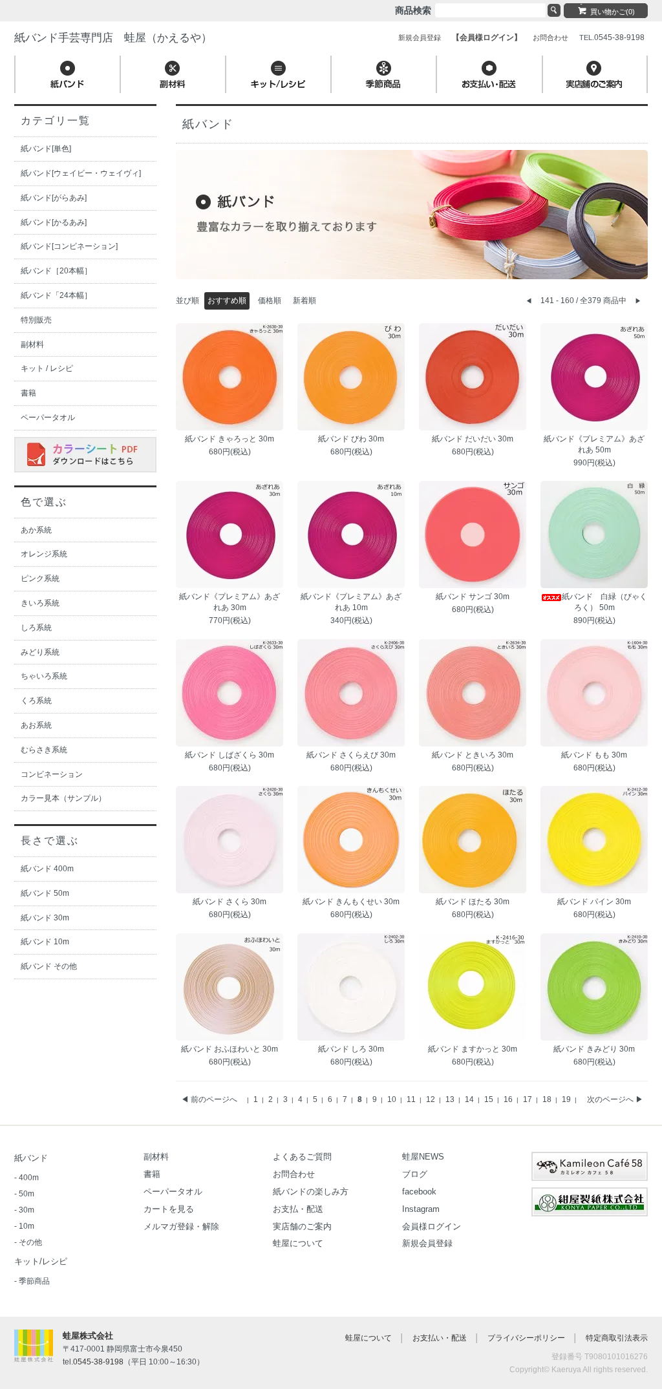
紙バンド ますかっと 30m (472, 1049)
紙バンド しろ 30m (351, 1049)
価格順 (269, 300)
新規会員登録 (427, 1243)
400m (29, 1177)
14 (470, 1099)
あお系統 (36, 725)
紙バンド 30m (45, 917)
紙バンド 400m (47, 868)
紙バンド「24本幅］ (56, 295)
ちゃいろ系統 (44, 676)
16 (509, 1099)
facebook (419, 1191)
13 (450, 1099)
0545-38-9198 (98, 1361)
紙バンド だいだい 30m (472, 438)
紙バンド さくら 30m (229, 901)
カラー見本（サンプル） (63, 798)
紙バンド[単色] (46, 148)
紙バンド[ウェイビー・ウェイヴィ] (81, 173)
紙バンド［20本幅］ (56, 270)
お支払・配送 (298, 1209)
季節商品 (34, 1281)
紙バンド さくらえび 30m (351, 754)
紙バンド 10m (45, 941)
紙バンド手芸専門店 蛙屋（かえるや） (113, 38)
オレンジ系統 (44, 553)
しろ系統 (36, 627)
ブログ (414, 1174)
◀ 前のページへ (209, 1099)
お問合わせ (294, 1174)
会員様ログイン (431, 1226)
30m (26, 1209)
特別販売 (36, 319)
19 (567, 1099)
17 (528, 1099)
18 (547, 1099)
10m (26, 1226)
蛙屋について (298, 1243)
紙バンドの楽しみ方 (310, 1191)
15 (489, 1099)
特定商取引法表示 (617, 1337)
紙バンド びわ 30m (351, 438)
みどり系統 (40, 652)
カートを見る (169, 1209)
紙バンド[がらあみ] (54, 197)
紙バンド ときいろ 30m (472, 754)
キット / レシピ (47, 368)
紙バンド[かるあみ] (54, 222)
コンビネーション (52, 774)
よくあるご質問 (302, 1156)
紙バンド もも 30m (594, 754)
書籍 (28, 393)
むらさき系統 (44, 749)
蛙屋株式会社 (88, 1336)
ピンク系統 (40, 578)
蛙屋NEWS (423, 1156)
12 (431, 1099)
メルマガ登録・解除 (181, 1226)
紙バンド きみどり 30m (594, 1049)
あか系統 (36, 530)
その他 (30, 1242)
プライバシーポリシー (526, 1337)
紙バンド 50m (45, 893)
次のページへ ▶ (615, 1099)
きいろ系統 (40, 603)
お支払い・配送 (439, 1337)
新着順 (304, 300)
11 (412, 1099)
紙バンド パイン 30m (594, 901)
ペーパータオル (48, 417)
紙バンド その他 (49, 966)
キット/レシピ (40, 1261)
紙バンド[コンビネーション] (69, 246)
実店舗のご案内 (302, 1226)
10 (392, 1099)
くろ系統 (36, 700)
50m (26, 1193)
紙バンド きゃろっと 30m (229, 438)
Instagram (421, 1209)
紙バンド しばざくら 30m (229, 754)
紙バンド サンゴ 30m (472, 596)
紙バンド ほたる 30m (472, 901)
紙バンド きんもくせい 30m (351, 901)
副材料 (32, 344)
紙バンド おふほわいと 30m (229, 1049)
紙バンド (31, 1158)
